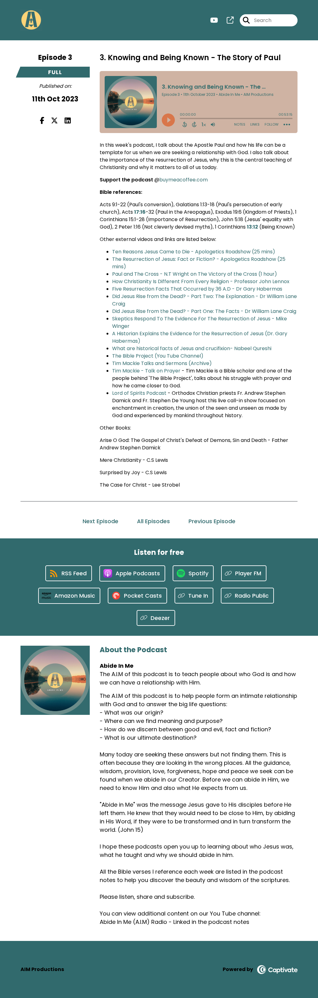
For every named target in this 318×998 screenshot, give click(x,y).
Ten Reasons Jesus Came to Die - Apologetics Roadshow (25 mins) (193, 251)
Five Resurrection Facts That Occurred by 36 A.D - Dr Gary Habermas (197, 288)
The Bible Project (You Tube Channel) (157, 355)
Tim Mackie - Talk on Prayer (146, 370)
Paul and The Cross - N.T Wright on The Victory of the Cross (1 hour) (194, 274)
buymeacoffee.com (183, 179)
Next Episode (100, 521)
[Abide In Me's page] (226, 20)
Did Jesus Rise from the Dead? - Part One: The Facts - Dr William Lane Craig (204, 311)
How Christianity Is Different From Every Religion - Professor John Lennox (200, 281)
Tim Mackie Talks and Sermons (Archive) (162, 363)
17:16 (140, 212)
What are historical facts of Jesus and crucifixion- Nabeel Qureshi (191, 348)
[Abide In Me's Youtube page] (214, 20)
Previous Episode (212, 521)
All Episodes (153, 521)
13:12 (252, 226)
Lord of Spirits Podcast (139, 393)
